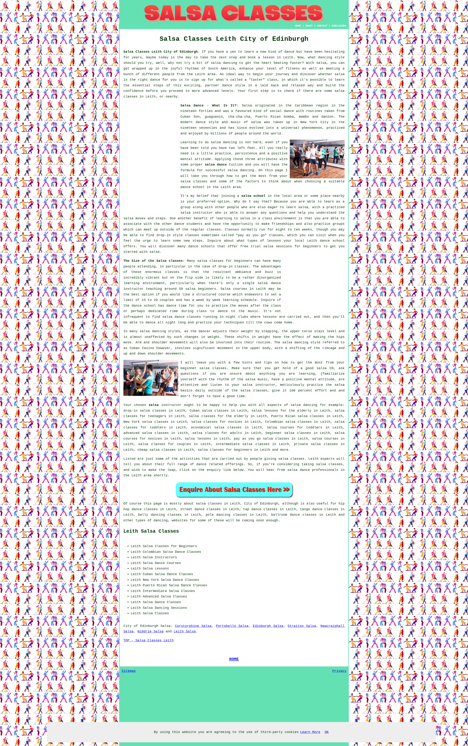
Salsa (247, 105)
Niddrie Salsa (150, 631)
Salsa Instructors (160, 557)
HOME (298, 25)
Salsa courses (233, 289)
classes (214, 229)
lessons (270, 317)
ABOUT (309, 25)
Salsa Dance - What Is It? (208, 105)
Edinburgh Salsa (268, 626)
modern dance (193, 122)
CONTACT (322, 25)
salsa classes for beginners (224, 261)
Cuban (148, 574)
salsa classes (193, 181)
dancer (205, 331)
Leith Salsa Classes (151, 531)
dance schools (201, 246)
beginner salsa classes (203, 368)
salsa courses (325, 439)
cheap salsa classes (156, 450)
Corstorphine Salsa (193, 626)
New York (151, 580)
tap (246, 509)
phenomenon (312, 128)
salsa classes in (212, 503)
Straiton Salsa (302, 626)
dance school (192, 187)
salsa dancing (241, 170)
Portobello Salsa (232, 626)
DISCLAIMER (339, 25)
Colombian (152, 552)
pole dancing (218, 515)
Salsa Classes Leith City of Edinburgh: (161, 52)
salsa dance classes (181, 317)
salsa (256, 122)
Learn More (310, 732)
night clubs (237, 317)
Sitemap (129, 671)
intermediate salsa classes (242, 444)
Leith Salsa (185, 631)
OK (327, 732)
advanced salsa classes (146, 433)
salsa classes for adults (217, 433)
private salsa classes (316, 444)
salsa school (253, 196)
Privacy (339, 671)
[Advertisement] (150, 158)
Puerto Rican (155, 585)
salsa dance (216, 164)
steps (198, 241)
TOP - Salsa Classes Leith (148, 640)
